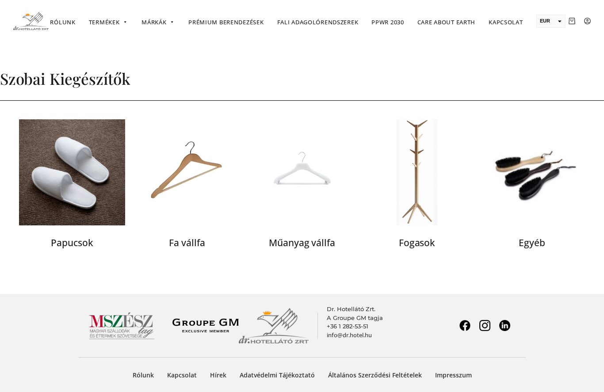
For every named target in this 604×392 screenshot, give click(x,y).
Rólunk (62, 22)
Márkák (153, 22)
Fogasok (417, 242)
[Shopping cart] (572, 21)
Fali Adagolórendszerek (318, 22)
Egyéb (532, 242)
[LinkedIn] (504, 325)
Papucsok (72, 242)
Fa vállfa (187, 242)
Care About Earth (446, 22)
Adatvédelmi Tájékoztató (277, 375)
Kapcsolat (506, 22)
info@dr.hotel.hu (349, 335)
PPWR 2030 (387, 22)
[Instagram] (484, 325)
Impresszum (453, 375)
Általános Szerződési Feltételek (375, 375)
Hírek (218, 375)
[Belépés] (587, 21)
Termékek (104, 22)
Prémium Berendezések (226, 22)
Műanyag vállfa (302, 242)
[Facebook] (464, 325)
